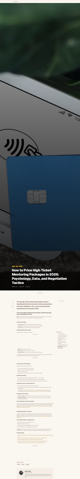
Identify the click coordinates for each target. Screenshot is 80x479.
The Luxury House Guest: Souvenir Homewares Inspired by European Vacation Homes (32, 441)
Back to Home (16, 1)
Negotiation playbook (61, 337)
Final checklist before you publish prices (62, 346)
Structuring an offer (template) (62, 336)
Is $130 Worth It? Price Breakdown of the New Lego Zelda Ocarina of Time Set (31, 442)
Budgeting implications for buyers (63, 344)
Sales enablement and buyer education (62, 343)
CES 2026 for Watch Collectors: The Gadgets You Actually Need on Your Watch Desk (32, 437)
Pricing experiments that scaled (62, 335)
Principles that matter (61, 333)
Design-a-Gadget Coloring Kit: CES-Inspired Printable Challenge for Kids (30, 439)
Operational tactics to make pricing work (62, 339)
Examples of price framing (62, 341)
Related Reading (60, 348)
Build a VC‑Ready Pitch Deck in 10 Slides (36, 391)
